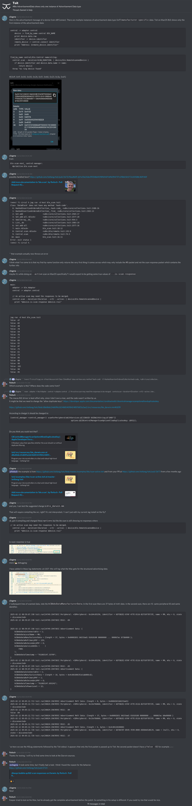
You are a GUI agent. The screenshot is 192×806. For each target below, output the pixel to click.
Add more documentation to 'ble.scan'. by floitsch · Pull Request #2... (36, 183)
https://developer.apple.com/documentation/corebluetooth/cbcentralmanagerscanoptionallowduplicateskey (111, 401)
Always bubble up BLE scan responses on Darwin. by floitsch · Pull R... (41, 774)
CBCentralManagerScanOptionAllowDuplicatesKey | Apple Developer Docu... (35, 438)
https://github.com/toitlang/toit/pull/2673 (141, 471)
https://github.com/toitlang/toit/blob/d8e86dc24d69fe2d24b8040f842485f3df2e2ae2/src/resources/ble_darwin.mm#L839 (65, 407)
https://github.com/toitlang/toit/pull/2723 (28, 768)
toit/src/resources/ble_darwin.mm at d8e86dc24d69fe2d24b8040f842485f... (31, 453)
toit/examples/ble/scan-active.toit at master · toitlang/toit (33, 478)
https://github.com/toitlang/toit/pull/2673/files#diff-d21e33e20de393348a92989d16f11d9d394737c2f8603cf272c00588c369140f (88, 177)
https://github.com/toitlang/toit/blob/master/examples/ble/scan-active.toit (70, 471)
